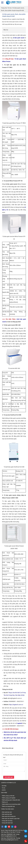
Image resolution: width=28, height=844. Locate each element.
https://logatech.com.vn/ (16, 704)
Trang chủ (4, 8)
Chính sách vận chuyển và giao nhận (11, 818)
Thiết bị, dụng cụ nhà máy (8, 795)
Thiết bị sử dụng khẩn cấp (8, 806)
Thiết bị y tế (5, 802)
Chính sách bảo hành (7, 814)
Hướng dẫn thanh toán (7, 823)
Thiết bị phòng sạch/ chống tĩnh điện (11, 800)
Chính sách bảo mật (7, 812)
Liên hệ (3, 790)
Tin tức (10, 8)
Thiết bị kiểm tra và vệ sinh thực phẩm (11, 804)
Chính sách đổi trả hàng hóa (9, 816)
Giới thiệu (4, 785)
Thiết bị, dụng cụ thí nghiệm (8, 798)
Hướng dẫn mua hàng (7, 820)
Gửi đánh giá (9, 777)
